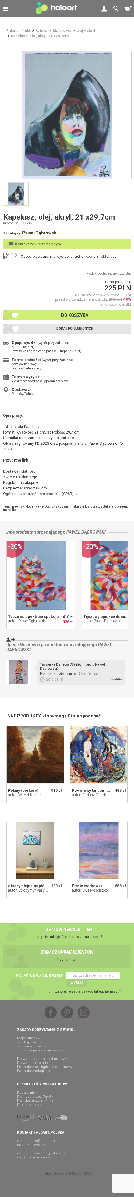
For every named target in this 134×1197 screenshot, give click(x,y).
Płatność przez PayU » (35, 1097)
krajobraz (92, 506)
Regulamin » (27, 1093)
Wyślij (76, 983)
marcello (9, 510)
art (114, 506)
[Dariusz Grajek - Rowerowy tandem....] (98, 754)
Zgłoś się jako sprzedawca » (40, 1050)
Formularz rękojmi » (33, 1071)
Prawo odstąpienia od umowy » (42, 1059)
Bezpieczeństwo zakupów (25, 488)
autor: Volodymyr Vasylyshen (31, 890)
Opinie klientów (21, 644)
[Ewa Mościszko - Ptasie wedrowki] (98, 850)
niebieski (77, 506)
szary (65, 506)
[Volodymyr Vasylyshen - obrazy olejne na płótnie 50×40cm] (35, 850)
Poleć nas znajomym (39, 975)
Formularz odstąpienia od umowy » (46, 1067)
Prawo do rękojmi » (33, 1063)
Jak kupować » (29, 1042)
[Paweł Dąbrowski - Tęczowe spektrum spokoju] (41, 575)
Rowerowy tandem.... (91, 790)
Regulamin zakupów (20, 482)
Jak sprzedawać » (31, 1046)
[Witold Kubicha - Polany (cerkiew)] (35, 754)
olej (31, 506)
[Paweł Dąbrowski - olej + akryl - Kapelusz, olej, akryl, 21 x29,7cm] (67, 115)
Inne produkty (19, 532)
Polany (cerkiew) (23, 790)
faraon (15, 506)
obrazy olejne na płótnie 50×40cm (38, 886)
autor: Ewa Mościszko (90, 890)
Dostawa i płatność (19, 471)
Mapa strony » (28, 1038)
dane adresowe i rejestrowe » (41, 1153)
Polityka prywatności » (35, 1101)
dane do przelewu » (33, 1157)
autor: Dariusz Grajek (89, 795)
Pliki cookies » (29, 1105)
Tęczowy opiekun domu (105, 617)
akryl (24, 506)
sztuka (105, 506)
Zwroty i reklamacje (20, 477)
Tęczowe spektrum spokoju (33, 617)
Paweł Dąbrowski (48, 506)
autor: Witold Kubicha (26, 795)
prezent (122, 506)
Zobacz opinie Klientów (67, 952)
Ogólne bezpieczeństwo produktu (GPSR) (38, 494)
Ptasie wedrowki (87, 886)
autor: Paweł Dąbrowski (27, 621)
